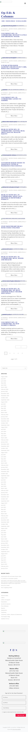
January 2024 (4, 442)
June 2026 (3, 381)
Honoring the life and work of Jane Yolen (11, 576)
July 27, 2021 (4, 191)
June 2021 (3, 507)
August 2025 (4, 402)
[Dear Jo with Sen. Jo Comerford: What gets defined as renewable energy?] (14, 187)
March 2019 (4, 564)
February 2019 (4, 566)
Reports (3, 608)
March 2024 (4, 437)
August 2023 (4, 452)
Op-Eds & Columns (21, 21)
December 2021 (5, 494)
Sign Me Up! (20, 715)
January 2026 (4, 391)
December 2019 (5, 545)
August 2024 (4, 427)
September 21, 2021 (6, 94)
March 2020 (4, 539)
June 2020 (3, 532)
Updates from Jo (10, 21)
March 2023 (4, 463)
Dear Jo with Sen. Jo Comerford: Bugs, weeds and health (12, 258)
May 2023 (3, 459)
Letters (3, 597)
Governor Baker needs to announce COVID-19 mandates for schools (13, 164)
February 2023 (4, 465)
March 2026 (4, 387)
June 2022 (3, 482)
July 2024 (3, 429)
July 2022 (3, 480)
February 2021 (4, 515)
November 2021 (5, 496)
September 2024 (5, 425)
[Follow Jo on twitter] (16, 650)
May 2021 (3, 509)
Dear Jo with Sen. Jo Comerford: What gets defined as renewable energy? (11, 197)
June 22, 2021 (4, 253)
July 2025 (3, 404)
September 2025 (5, 400)
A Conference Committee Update (9, 578)
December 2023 (5, 444)
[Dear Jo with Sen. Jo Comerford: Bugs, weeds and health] (14, 249)
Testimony (3, 612)
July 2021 (3, 505)
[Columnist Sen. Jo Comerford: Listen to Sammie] (14, 90)
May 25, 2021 (4, 285)
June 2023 (3, 456)
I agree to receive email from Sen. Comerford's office (13, 712)
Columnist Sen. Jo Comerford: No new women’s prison (10, 323)
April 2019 (3, 562)
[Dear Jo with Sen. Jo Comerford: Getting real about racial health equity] (14, 122)
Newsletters (4, 602)
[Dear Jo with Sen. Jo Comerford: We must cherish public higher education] (14, 281)
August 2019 (4, 553)
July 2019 (3, 555)
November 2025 (5, 395)
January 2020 (4, 543)
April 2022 (3, 486)
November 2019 (5, 547)
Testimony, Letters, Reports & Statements (11, 614)
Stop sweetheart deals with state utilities (11, 227)
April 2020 (3, 537)
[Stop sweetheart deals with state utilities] (13, 218)
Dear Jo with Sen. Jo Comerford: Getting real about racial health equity (13, 131)
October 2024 (4, 423)
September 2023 (5, 450)
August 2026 (4, 376)
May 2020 (3, 534)
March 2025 (4, 412)
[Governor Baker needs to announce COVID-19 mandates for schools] (14, 155)
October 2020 (4, 524)
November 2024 (5, 421)
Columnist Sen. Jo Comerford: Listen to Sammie (11, 99)
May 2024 (3, 433)
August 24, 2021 (5, 126)
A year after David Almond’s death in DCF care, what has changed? (14, 67)
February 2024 (4, 440)
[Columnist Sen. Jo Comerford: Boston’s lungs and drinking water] (14, 26)
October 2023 (4, 448)
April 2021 (3, 511)
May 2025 (3, 408)
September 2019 (5, 551)
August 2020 (4, 528)
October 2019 (4, 549)
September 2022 (5, 475)
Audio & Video (4, 595)
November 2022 (5, 471)
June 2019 (3, 558)
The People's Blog (5, 616)
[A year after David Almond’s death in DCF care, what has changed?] (14, 58)
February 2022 (4, 490)
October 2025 (4, 397)
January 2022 (4, 492)
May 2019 (3, 560)
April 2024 (3, 435)
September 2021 (5, 501)
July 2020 (3, 530)
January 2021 (4, 518)
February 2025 (4, 414)
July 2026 (3, 378)
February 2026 (4, 389)
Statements (4, 610)
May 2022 (3, 484)
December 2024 (5, 419)
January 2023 (4, 467)
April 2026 (3, 385)
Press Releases (5, 606)
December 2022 (5, 469)
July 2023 (3, 454)
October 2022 (4, 473)
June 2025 (3, 406)
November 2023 (5, 446)
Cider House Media (17, 729)
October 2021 (4, 499)
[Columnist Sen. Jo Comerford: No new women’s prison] (14, 314)
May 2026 (3, 383)
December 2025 (5, 393)
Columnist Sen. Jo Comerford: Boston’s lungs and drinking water (14, 35)
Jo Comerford (4, 29)
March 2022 (4, 488)
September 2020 (5, 526)
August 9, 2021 (4, 159)
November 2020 (5, 522)
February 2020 (4, 541)
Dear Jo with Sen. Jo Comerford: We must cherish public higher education (11, 291)
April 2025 (3, 410)
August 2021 (4, 503)
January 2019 (4, 568)
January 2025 (4, 416)
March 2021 (4, 513)
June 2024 (3, 431)
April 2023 (3, 461)
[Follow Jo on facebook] (10, 650)
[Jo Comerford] (14, 3)
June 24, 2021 (4, 223)
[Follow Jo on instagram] (13, 650)
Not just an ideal (5, 585)
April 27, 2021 (4, 319)
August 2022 (4, 478)
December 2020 (5, 520)
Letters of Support (5, 599)
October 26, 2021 (5, 30)
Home (3, 21)
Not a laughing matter (6, 587)
